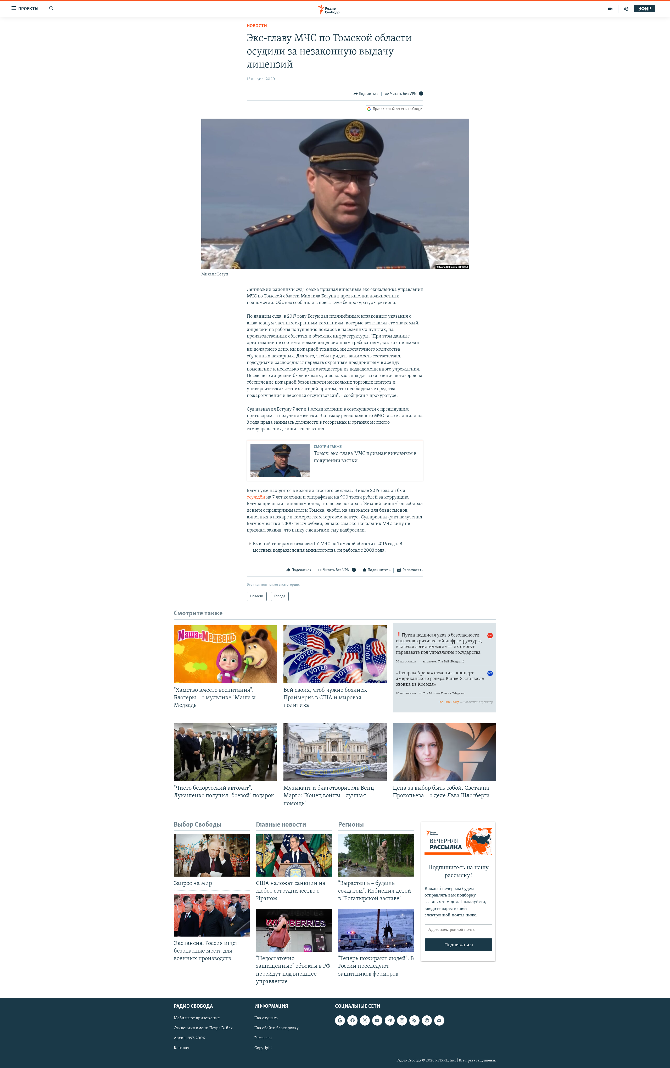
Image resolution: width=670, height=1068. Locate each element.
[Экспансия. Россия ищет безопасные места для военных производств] (212, 915)
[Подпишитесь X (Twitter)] (365, 1020)
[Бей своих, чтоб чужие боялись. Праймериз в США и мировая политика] (335, 654)
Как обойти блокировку (276, 1028)
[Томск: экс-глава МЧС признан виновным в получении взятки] (280, 460)
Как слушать (265, 1018)
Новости (257, 26)
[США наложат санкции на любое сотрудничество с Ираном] (294, 855)
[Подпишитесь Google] (340, 1020)
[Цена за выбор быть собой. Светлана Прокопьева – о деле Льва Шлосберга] (444, 752)
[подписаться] (439, 1020)
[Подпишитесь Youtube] (377, 1020)
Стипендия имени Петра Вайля (203, 1028)
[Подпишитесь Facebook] (352, 1020)
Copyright (263, 1048)
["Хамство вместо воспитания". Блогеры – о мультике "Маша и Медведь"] (225, 654)
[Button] (366, 94)
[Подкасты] (427, 1020)
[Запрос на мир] (212, 855)
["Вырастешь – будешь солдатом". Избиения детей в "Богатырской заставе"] (376, 855)
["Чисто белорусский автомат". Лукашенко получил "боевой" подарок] (225, 752)
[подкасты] (626, 9)
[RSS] (414, 1020)
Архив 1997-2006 (189, 1038)
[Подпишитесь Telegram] (390, 1020)
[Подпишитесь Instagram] (402, 1020)
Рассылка (263, 1038)
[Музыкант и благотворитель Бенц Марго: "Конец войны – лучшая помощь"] (335, 752)
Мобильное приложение (197, 1018)
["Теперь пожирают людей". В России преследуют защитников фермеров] (376, 930)
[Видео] (610, 9)
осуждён (256, 497)
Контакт (181, 1048)
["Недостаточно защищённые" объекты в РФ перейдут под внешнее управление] (294, 930)
